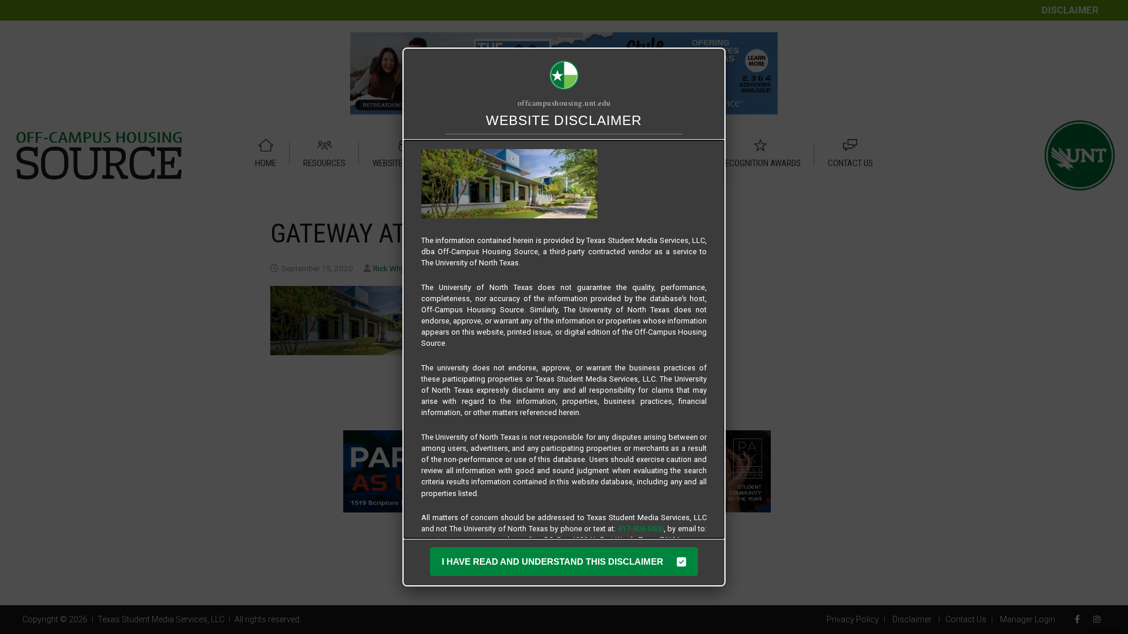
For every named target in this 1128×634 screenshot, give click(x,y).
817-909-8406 (641, 528)
